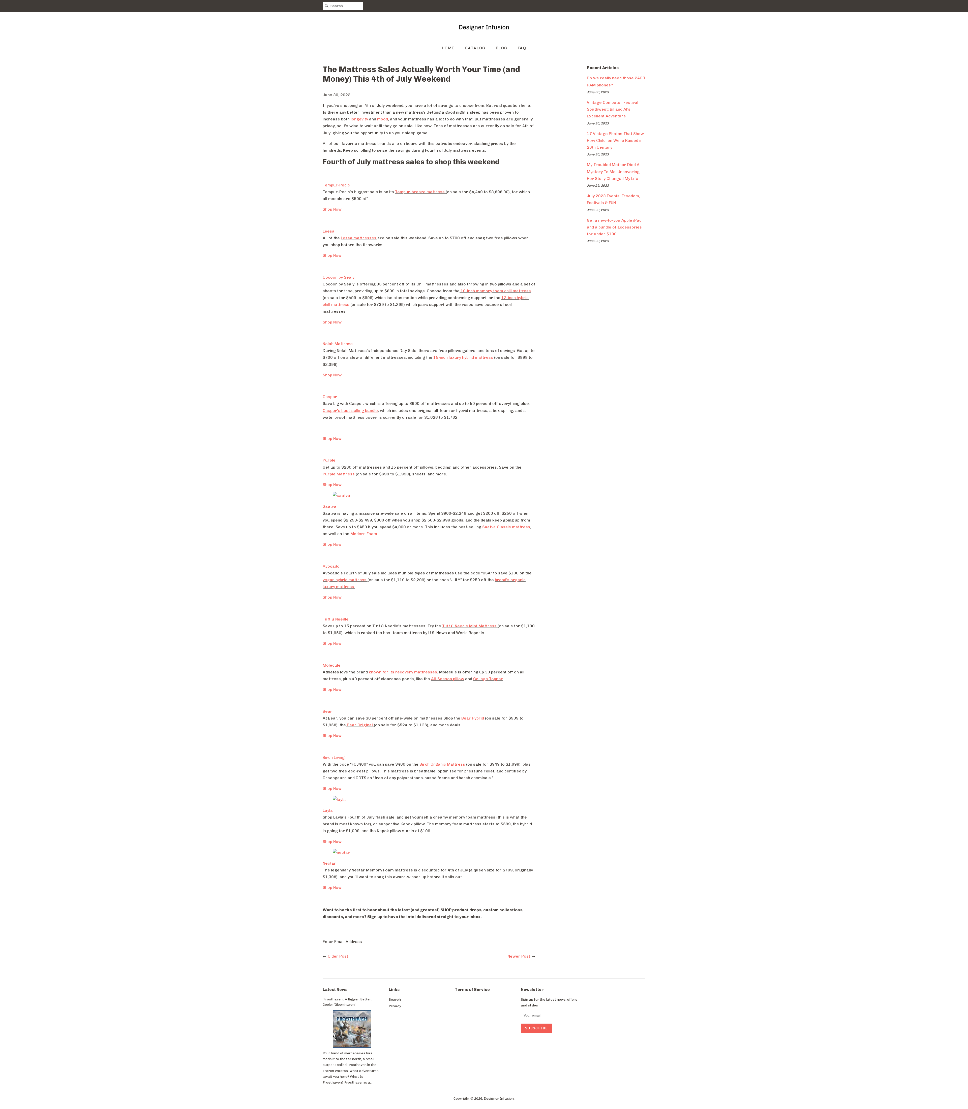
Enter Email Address (342, 941)
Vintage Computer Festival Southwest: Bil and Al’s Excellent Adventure (612, 109)
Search (395, 999)
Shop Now (332, 209)
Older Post (338, 956)
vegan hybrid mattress (345, 579)
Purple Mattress (339, 474)
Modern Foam (363, 533)
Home (448, 48)
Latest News (335, 989)
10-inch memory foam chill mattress (496, 290)
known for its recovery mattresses (403, 672)
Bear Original (360, 725)
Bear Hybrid (472, 718)
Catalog (475, 48)
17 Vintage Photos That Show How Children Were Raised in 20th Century (615, 140)
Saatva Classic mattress (506, 527)
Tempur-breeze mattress (420, 191)
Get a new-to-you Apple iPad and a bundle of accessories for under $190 (614, 227)
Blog (501, 48)
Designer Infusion (499, 1098)
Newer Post (518, 956)
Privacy (395, 1006)
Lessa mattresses (358, 238)
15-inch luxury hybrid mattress (463, 357)
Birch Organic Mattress (442, 764)
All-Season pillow (447, 678)
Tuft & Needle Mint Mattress (469, 626)
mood (382, 119)
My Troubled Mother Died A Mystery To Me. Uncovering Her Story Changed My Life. (613, 171)
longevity (359, 119)
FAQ (522, 48)
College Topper (488, 678)
